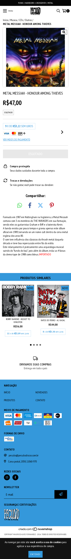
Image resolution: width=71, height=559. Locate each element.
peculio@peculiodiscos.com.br (23, 455)
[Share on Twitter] (40, 205)
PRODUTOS (9, 400)
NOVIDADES (41, 392)
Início (5, 20)
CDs (21, 20)
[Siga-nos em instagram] (7, 477)
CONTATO (40, 400)
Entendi (35, 554)
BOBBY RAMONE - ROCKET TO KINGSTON (18, 320)
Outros (28, 20)
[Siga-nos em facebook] (15, 477)
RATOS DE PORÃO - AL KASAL (53, 320)
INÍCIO (7, 392)
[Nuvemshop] (35, 530)
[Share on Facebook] (29, 205)
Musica (13, 20)
